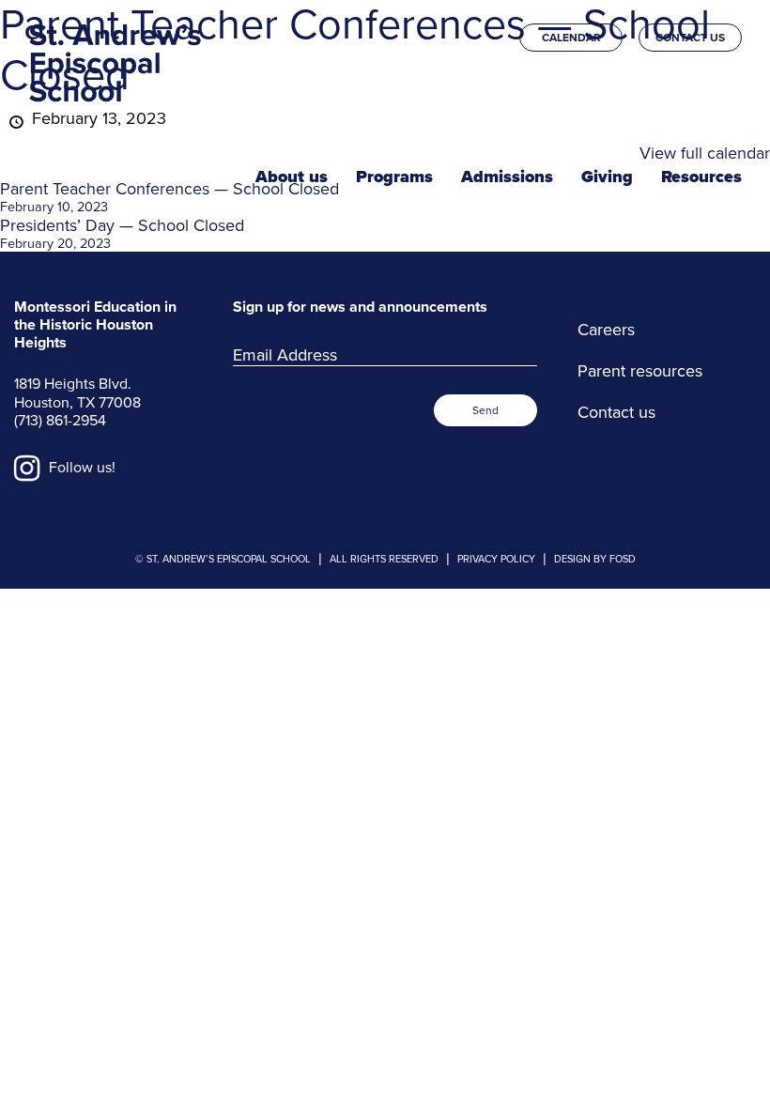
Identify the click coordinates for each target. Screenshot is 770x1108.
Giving (607, 176)
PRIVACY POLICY (496, 559)
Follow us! (80, 467)
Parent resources (640, 371)
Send (485, 410)
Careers (606, 329)
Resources (701, 176)
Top (721, 1076)
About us (291, 176)
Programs (394, 176)
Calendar (571, 37)
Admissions (507, 176)
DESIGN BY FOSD (595, 559)
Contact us (690, 37)
